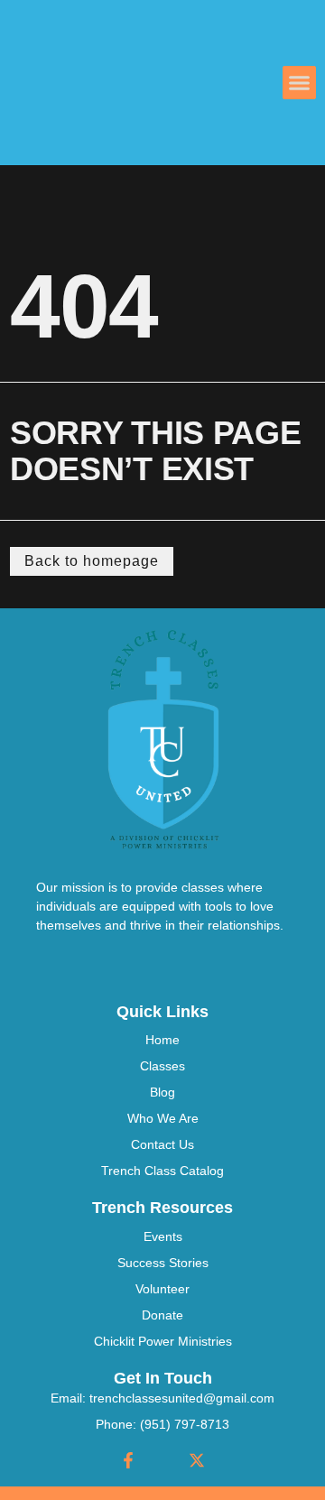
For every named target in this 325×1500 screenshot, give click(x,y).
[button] (300, 83)
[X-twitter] (197, 1460)
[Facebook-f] (128, 1460)
